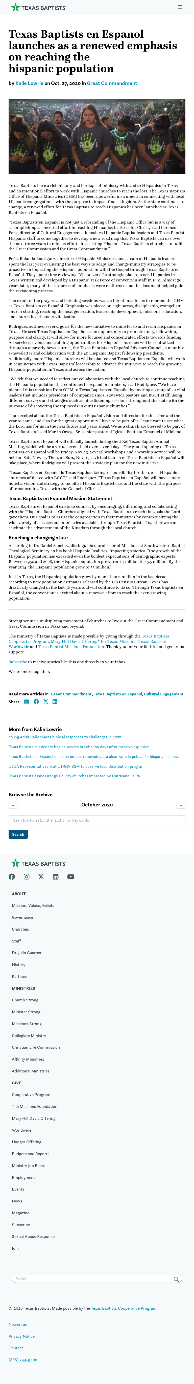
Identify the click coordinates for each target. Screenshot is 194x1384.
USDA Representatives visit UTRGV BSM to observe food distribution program (76, 766)
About (19, 893)
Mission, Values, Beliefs (33, 905)
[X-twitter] (41, 876)
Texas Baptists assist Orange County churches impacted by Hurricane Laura (74, 775)
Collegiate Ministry (29, 1035)
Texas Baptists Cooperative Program (123, 1308)
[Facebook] (14, 876)
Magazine (20, 1212)
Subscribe (18, 662)
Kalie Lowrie (29, 83)
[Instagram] (26, 876)
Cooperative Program (31, 1094)
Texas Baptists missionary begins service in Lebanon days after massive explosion (79, 746)
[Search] (177, 1279)
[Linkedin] (55, 876)
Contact (16, 1347)
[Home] (39, 7)
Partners (19, 976)
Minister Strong (26, 1011)
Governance (22, 917)
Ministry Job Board (28, 1165)
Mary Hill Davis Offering (34, 1118)
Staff (16, 940)
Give (16, 1083)
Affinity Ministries (28, 1059)
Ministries (23, 988)
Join (15, 1248)
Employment (23, 1177)
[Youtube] (71, 876)
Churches (20, 929)
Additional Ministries (31, 1070)
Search (18, 834)
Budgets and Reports (31, 1153)
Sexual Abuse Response (33, 1236)
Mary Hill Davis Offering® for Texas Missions (93, 641)
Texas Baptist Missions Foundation (71, 646)
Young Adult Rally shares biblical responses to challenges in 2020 (65, 736)
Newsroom (19, 1324)
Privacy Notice (22, 1336)
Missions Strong (27, 1023)
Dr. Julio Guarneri (27, 952)
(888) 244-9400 (23, 1359)
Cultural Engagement (164, 694)
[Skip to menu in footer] (179, 7)
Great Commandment (112, 83)
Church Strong (25, 999)
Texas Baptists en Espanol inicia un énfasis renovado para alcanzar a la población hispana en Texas (94, 756)
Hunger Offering (26, 1141)
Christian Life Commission (36, 1047)
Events (18, 1189)
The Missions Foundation (34, 1106)
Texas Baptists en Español (118, 694)
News (17, 1200)
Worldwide (21, 1130)
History (18, 964)
